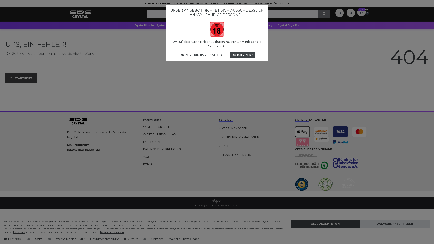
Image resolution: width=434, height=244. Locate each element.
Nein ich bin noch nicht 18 (201, 54)
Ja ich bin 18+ (243, 54)
